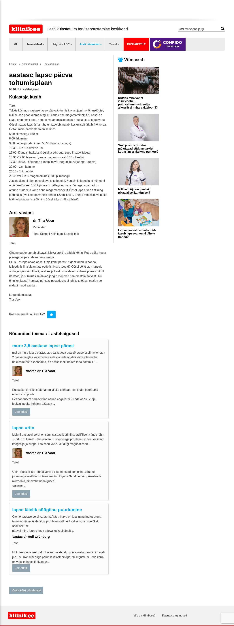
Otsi (222, 28)
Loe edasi (21, 411)
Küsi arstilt (136, 44)
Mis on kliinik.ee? (144, 615)
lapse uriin (23, 427)
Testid (113, 44)
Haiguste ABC (61, 44)
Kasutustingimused (174, 615)
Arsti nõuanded (89, 44)
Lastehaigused (51, 64)
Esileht (12, 64)
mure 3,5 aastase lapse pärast (43, 345)
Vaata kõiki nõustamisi (26, 590)
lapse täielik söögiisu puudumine (47, 509)
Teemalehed (34, 44)
